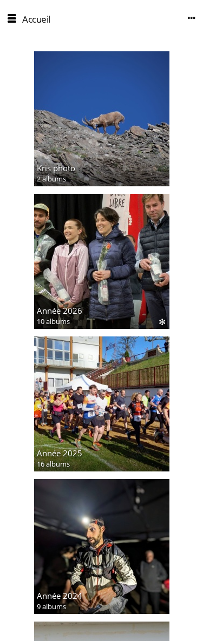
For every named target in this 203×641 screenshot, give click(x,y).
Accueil (36, 19)
